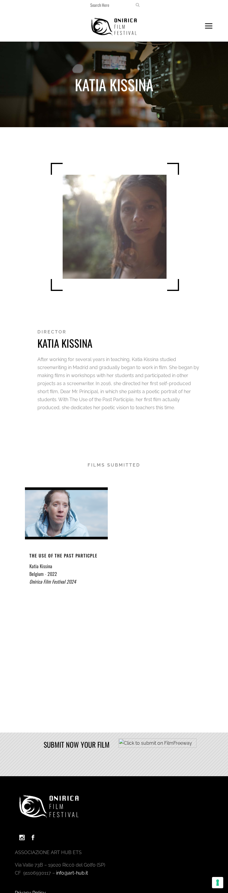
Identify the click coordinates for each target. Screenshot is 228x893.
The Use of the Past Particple (63, 555)
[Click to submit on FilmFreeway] (157, 746)
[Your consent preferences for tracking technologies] (217, 882)
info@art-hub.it (72, 873)
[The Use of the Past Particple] (66, 513)
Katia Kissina (40, 566)
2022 (52, 573)
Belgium (36, 573)
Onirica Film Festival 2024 (52, 581)
